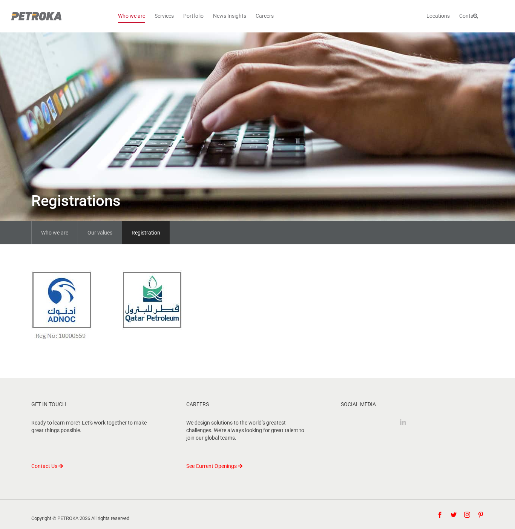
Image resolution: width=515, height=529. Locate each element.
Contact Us (44, 466)
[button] (475, 16)
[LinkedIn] (403, 422)
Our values (99, 233)
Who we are (54, 233)
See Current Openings (212, 466)
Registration (146, 233)
